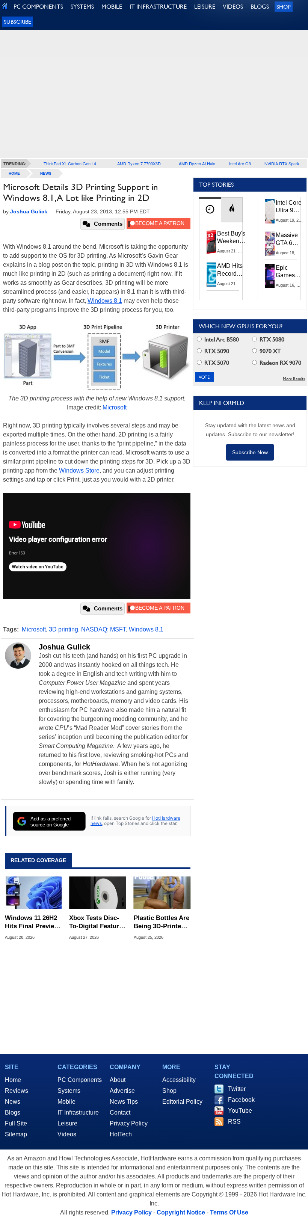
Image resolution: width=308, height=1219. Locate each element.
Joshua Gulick (64, 647)
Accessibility (179, 1080)
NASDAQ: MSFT (103, 629)
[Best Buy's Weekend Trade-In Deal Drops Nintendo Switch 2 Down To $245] (211, 242)
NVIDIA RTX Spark (281, 163)
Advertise (122, 1091)
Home (13, 1080)
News (45, 173)
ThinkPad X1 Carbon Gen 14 (70, 163)
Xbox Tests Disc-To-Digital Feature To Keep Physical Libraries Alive (95, 922)
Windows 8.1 (105, 301)
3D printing (63, 629)
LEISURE (204, 6)
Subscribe (17, 21)
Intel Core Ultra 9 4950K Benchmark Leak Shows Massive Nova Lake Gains (291, 206)
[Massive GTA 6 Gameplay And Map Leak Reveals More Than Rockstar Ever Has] (270, 243)
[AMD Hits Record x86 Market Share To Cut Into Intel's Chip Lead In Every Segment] (211, 274)
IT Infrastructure (78, 1112)
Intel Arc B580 (221, 339)
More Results (294, 378)
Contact (120, 1112)
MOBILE (111, 6)
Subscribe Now (250, 452)
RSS (234, 1121)
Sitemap (16, 1134)
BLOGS (260, 6)
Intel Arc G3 (240, 163)
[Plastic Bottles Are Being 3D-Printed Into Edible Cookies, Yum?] (162, 892)
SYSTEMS (82, 6)
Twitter (237, 1089)
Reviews (16, 1091)
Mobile (66, 1101)
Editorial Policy (182, 1101)
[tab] (210, 209)
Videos (66, 1134)
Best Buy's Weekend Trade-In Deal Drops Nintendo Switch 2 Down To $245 (231, 237)
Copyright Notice (181, 1212)
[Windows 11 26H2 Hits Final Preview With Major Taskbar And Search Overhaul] (33, 892)
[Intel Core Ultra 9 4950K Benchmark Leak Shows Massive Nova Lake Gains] (270, 211)
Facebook (241, 1100)
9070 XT (269, 351)
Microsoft (115, 407)
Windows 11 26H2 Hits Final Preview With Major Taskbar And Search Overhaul (32, 922)
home (14, 173)
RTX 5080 (271, 339)
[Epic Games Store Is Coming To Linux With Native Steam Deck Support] (270, 276)
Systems (68, 1091)
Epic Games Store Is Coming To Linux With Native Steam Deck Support (290, 271)
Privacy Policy (129, 1123)
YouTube (240, 1110)
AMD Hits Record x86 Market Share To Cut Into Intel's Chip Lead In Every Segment (232, 270)
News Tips (124, 1101)
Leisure (67, 1123)
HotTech (121, 1134)
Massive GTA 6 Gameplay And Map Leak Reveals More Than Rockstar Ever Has (290, 239)
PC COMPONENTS (38, 6)
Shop (283, 6)
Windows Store (79, 470)
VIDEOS (233, 6)
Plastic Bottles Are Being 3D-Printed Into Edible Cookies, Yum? (161, 922)
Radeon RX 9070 (279, 362)
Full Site (16, 1123)
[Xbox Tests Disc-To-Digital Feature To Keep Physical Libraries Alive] (97, 892)
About (117, 1080)
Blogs (12, 1112)
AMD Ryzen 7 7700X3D (139, 163)
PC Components (79, 1080)
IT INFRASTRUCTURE (158, 6)
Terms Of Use (229, 1212)
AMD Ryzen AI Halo (197, 163)
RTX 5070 (216, 362)
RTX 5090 (216, 351)
